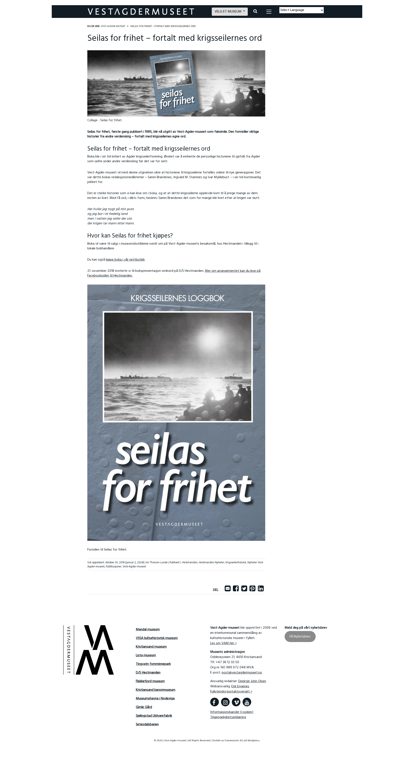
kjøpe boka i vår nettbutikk (125, 260)
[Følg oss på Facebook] (214, 702)
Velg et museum (228, 11)
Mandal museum (148, 629)
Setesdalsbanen (147, 724)
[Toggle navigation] (269, 11)
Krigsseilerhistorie (236, 562)
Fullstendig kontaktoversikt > (231, 691)
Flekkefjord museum (150, 681)
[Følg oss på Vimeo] (236, 702)
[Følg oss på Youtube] (247, 702)
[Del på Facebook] (236, 590)
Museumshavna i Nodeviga (155, 698)
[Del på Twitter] (244, 590)
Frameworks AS (234, 740)
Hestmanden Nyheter (211, 562)
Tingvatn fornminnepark (153, 664)
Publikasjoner (113, 566)
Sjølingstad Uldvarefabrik (154, 716)
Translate (311, 16)
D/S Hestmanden (148, 672)
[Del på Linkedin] (261, 590)
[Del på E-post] (228, 590)
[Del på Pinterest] (252, 590)
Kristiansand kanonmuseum (155, 690)
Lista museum (146, 655)
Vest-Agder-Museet (113, 26)
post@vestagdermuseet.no (242, 672)
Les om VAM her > (223, 643)
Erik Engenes (240, 686)
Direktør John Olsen (252, 681)
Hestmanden (190, 562)
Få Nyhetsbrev (300, 636)
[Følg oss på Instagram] (225, 702)
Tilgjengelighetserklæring (228, 717)
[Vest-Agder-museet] (147, 11)
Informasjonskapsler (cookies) (231, 712)
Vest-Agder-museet (134, 566)
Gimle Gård (144, 707)
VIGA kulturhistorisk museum (157, 638)
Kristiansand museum (151, 647)
